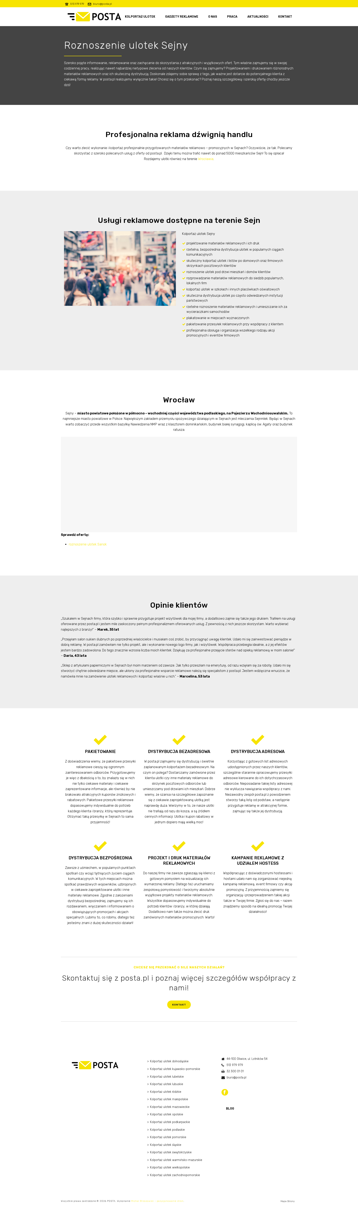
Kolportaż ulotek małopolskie (169, 1099)
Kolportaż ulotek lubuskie (166, 1084)
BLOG (230, 1108)
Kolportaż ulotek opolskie (166, 1114)
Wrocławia (205, 159)
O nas (212, 16)
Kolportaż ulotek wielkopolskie (170, 1167)
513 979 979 (77, 3)
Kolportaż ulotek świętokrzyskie (171, 1152)
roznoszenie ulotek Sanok (88, 544)
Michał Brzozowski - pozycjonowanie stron (157, 1201)
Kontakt (285, 16)
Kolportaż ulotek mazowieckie (170, 1107)
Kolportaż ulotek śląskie (165, 1145)
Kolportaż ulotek (140, 16)
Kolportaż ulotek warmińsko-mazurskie (176, 1160)
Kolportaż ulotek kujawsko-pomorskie (175, 1069)
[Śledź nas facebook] (224, 1092)
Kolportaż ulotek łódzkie (165, 1092)
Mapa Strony (288, 1201)
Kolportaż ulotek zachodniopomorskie (175, 1175)
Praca (232, 16)
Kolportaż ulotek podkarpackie (170, 1122)
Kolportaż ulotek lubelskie (167, 1076)
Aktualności (257, 16)
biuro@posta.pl (102, 3)
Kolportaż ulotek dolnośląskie (169, 1061)
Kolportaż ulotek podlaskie (167, 1130)
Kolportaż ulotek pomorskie (168, 1137)
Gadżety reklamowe (181, 16)
